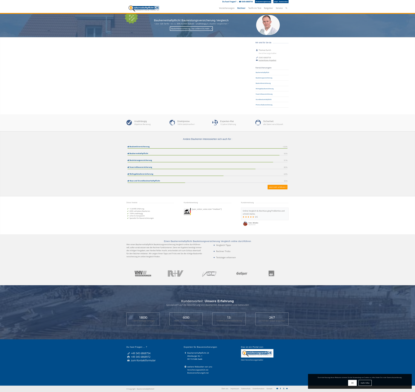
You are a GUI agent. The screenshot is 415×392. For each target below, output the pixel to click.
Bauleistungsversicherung (264, 78)
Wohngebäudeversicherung (265, 89)
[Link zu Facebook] (280, 388)
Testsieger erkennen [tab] (226, 257)
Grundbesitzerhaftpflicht (264, 99)
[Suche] (286, 8)
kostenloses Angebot (267, 60)
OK (352, 383)
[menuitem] (263, 1)
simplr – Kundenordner (281, 1)
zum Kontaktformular (143, 360)
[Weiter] (286, 210)
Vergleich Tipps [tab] (223, 245)
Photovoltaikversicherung (264, 105)
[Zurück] (281, 210)
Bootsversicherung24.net (198, 373)
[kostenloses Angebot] (257, 60)
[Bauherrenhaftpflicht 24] (143, 8)
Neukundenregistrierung (263, 1)
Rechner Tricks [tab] (223, 251)
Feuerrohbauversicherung (264, 94)
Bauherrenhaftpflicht (262, 72)
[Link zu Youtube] (277, 388)
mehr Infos (365, 383)
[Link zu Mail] (287, 388)
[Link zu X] (283, 388)
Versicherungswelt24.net (197, 370)
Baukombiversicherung (263, 83)
